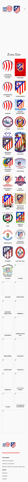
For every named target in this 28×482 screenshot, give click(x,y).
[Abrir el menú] (25, 9)
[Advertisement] (14, 34)
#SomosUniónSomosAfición (11, 453)
